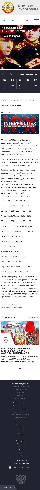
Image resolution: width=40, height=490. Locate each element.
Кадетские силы (20, 417)
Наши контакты (20, 398)
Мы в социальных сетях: (21, 463)
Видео (21, 450)
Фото (21, 447)
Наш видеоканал (21, 460)
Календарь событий (27, 75)
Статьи (20, 434)
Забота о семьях (20, 425)
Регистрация (16, 20)
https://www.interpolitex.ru (12, 307)
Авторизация (7, 20)
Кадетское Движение (20, 403)
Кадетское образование (20, 409)
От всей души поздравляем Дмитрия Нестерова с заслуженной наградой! (16, 351)
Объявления (20, 437)
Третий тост (21, 428)
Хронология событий (20, 406)
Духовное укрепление (20, 412)
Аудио (21, 453)
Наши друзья (20, 441)
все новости (34, 317)
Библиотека (21, 444)
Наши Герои (21, 392)
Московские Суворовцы (28, 8)
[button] (20, 66)
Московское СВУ (21, 389)
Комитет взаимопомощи (20, 414)
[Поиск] (27, 20)
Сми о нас (20, 395)
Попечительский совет (21, 386)
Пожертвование (20, 422)
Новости (21, 431)
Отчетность (21, 456)
